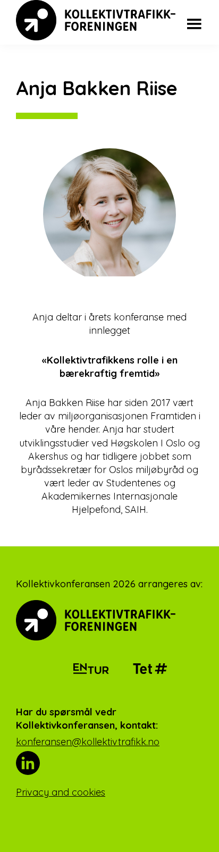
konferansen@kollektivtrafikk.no (87, 742)
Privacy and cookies (60, 792)
